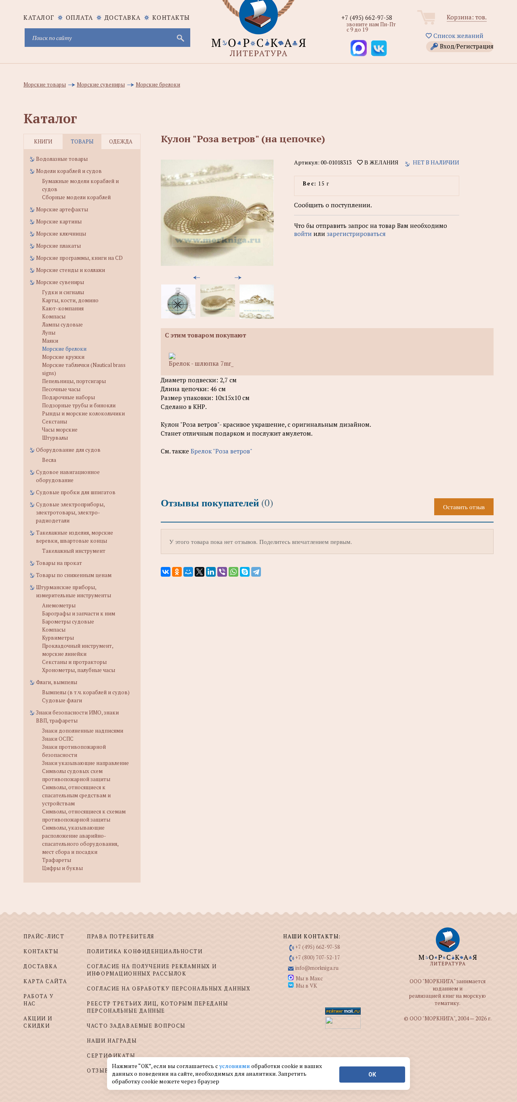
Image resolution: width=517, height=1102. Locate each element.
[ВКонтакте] (165, 572)
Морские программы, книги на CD (79, 257)
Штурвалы (55, 437)
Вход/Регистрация (467, 46)
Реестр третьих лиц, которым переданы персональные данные (157, 1007)
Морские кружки (63, 356)
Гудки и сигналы (63, 292)
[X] (199, 572)
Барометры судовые (68, 621)
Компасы (53, 316)
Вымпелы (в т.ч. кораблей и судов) (86, 692)
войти (303, 234)
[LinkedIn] (211, 572)
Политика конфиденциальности (144, 951)
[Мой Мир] (188, 572)
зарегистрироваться (356, 234)
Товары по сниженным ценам (73, 575)
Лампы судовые (62, 324)
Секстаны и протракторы (74, 662)
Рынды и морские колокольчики (83, 413)
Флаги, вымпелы (56, 682)
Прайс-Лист (44, 936)
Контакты (171, 17)
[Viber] (222, 572)
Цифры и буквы (62, 868)
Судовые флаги (62, 700)
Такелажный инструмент (73, 550)
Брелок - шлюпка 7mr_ (201, 363)
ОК (372, 1074)
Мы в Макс (309, 978)
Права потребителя (120, 936)
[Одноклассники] (177, 572)
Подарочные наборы (68, 397)
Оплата (79, 17)
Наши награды (112, 1040)
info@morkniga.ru (316, 967)
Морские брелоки (64, 348)
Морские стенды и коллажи (70, 270)
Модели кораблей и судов (69, 171)
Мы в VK (306, 985)
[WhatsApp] (233, 572)
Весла (49, 460)
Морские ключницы (61, 233)
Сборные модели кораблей (76, 197)
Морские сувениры (60, 282)
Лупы (48, 332)
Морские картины (59, 221)
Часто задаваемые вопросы (136, 1025)
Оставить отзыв (464, 507)
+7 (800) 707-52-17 (317, 957)
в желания (380, 162)
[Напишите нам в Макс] (359, 48)
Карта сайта (45, 981)
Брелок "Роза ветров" (221, 451)
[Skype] (245, 572)
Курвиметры (58, 637)
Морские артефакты (62, 209)
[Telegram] (256, 572)
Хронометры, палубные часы (78, 670)
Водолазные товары (62, 158)
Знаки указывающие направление (85, 763)
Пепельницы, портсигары (74, 381)
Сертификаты (111, 1055)
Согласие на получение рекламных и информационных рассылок (151, 970)
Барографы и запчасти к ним (78, 613)
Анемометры (59, 605)
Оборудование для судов (68, 449)
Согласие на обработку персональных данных (168, 988)
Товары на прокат (59, 563)
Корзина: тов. (467, 17)
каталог (39, 17)
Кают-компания (63, 308)
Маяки (50, 340)
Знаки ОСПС (58, 738)
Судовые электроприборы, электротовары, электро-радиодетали (70, 512)
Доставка (123, 17)
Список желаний (457, 36)
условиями (235, 1066)
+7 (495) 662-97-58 (366, 17)
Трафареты (56, 860)
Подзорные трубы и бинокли (79, 405)
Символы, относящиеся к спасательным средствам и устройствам (76, 795)
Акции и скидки (38, 1022)
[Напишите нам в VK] (379, 48)
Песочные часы (61, 389)
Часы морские (60, 429)
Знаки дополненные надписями (82, 730)
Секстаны (54, 421)
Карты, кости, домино (70, 300)
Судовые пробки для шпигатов (76, 492)
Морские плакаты (58, 245)
